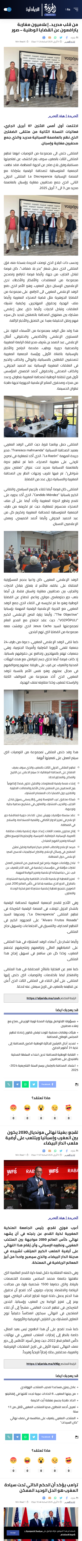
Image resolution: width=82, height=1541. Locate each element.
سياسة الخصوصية (34, 1531)
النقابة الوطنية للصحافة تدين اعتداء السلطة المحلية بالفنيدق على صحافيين (44, 1057)
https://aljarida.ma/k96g (43, 1364)
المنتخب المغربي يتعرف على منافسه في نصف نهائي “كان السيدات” (44, 1420)
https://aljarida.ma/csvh (43, 998)
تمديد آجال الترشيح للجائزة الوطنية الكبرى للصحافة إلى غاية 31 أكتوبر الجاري (43, 1045)
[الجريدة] (41, 9)
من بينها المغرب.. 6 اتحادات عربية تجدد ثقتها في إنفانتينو (40, 1393)
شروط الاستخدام (67, 1534)
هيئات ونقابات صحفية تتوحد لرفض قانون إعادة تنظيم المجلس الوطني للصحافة (43, 1034)
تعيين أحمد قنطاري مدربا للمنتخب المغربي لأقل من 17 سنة (43, 1409)
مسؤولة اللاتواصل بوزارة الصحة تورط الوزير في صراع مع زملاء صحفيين (43, 1023)
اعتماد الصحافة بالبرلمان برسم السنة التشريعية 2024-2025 (43, 1068)
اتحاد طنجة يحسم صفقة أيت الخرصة (53, 1400)
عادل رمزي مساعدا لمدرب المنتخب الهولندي (48, 1387)
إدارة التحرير (69, 41)
